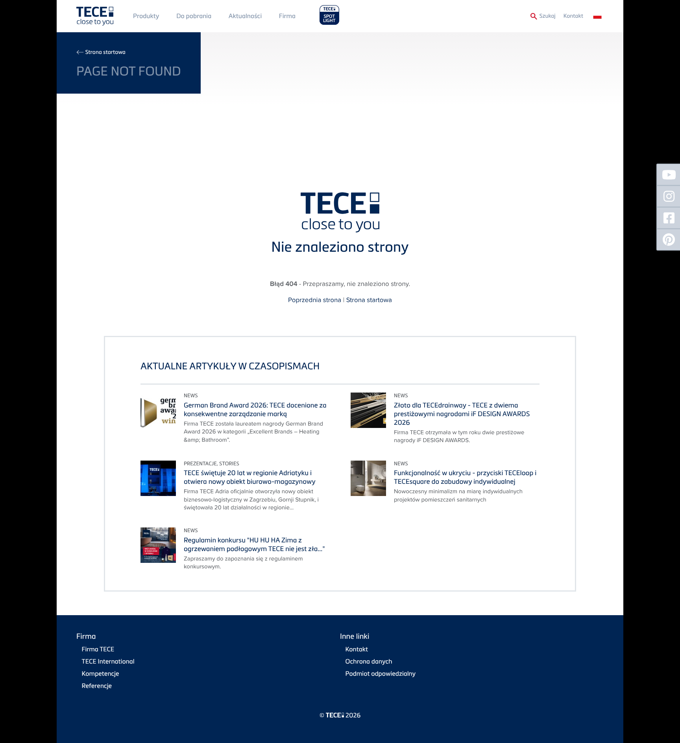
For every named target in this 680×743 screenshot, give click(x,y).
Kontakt (573, 16)
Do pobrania (193, 15)
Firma (287, 15)
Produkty (146, 15)
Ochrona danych (369, 661)
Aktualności (245, 15)
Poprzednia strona (314, 299)
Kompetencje (100, 673)
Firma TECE (98, 649)
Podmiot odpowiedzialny (381, 673)
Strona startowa (105, 52)
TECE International (108, 661)
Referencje (97, 685)
